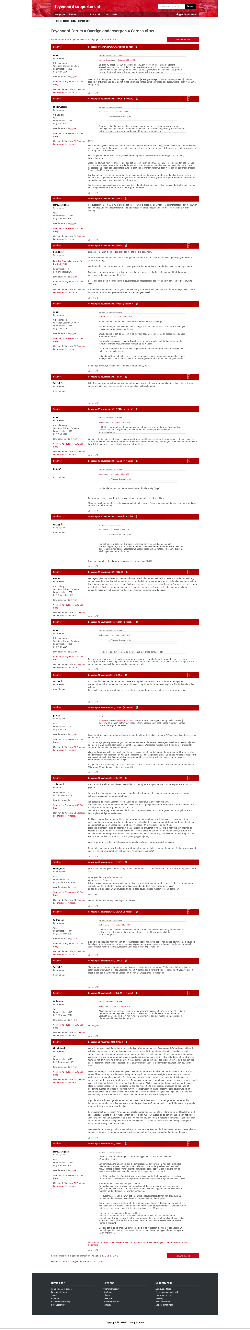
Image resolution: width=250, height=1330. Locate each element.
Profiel (114, 14)
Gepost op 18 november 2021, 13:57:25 (105, 99)
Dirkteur (57, 578)
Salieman (57, 784)
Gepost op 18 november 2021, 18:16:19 (105, 516)
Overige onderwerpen (107, 31)
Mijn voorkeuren (163, 1301)
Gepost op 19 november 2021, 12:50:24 (105, 960)
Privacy (106, 1295)
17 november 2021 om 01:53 (127, 60)
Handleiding (83, 21)
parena (56, 716)
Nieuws (72, 14)
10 (117, 39)
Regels (73, 21)
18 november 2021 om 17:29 (120, 530)
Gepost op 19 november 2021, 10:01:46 (105, 675)
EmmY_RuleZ (59, 868)
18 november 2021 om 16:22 (123, 317)
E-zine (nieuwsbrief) (60, 1301)
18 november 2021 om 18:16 (121, 635)
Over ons (108, 1283)
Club (106, 14)
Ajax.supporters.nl (164, 1289)
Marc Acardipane (104, 60)
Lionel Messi (59, 1048)
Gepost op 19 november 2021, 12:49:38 (105, 912)
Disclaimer (108, 1292)
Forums (83, 14)
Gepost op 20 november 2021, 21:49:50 (105, 1042)
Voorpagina (60, 14)
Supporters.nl (164, 1283)
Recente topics (62, 21)
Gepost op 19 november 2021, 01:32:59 (105, 622)
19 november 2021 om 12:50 (121, 1006)
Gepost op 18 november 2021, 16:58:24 (105, 304)
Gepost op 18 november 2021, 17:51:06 (105, 461)
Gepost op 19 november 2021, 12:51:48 (105, 993)
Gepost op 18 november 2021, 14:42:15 (105, 198)
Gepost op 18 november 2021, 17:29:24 (105, 409)
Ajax (60, 787)
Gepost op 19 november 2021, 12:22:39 (105, 862)
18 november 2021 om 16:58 (120, 474)
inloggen (179, 14)
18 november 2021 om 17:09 (121, 422)
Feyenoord (62, 58)
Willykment (58, 920)
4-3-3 (74, 938)
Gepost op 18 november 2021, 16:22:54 (105, 245)
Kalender (55, 1298)
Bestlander (58, 252)
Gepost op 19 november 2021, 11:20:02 (105, 707)
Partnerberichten (111, 1301)
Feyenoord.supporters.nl (167, 1292)
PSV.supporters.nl (163, 1295)
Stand (54, 1295)
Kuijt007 (57, 469)
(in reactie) (127, 47)
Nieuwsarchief (58, 1305)
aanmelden (190, 14)
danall (56, 55)
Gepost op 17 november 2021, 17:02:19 (105, 47)
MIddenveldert (60, 107)
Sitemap (159, 1298)
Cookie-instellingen (164, 1305)
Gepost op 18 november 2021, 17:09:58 (105, 377)
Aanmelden (56, 1289)
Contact (107, 1305)
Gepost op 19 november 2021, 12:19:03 (105, 778)
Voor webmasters (111, 1289)
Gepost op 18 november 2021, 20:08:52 (105, 572)
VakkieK (56, 383)
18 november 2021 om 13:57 (125, 721)
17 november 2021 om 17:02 (119, 112)
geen (74, 77)
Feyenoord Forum (67, 31)
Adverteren (108, 1298)
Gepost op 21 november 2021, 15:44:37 (105, 1143)
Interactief (95, 14)
